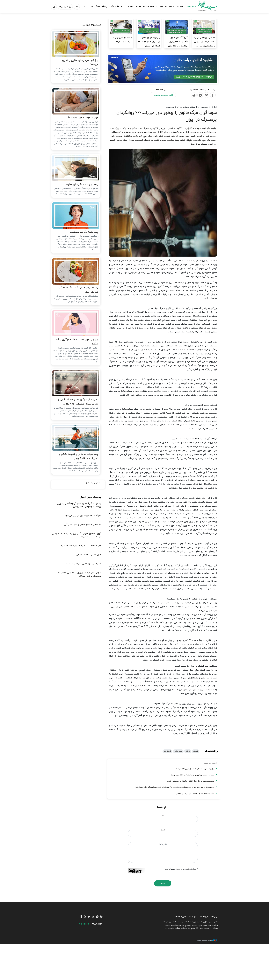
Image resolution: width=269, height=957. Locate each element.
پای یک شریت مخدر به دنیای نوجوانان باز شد (195, 768)
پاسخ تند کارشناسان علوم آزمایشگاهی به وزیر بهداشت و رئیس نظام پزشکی (79, 505)
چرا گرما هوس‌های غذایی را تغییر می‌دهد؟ (80, 62)
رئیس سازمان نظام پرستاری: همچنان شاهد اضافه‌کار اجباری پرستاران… (149, 44)
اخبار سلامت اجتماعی (163, 95)
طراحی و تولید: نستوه (204, 940)
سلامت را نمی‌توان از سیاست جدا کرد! (122, 39)
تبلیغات (192, 916)
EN (77, 6)
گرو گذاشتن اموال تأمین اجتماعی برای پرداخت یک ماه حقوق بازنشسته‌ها (177, 44)
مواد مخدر (178, 751)
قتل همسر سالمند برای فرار (88, 554)
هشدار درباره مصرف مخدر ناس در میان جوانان (195, 793)
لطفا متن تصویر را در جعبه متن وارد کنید (181, 869)
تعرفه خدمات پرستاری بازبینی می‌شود (83, 515)
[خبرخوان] (85, 917)
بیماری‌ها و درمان (176, 6)
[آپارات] (101, 917)
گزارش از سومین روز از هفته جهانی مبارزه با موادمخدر (191, 107)
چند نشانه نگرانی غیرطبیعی (83, 232)
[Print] (194, 95)
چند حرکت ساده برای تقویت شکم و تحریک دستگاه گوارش (78, 456)
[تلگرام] (97, 917)
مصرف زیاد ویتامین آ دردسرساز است (83, 563)
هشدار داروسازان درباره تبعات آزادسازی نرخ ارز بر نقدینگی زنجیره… (204, 41)
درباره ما (214, 916)
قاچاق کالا (167, 751)
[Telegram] (200, 95)
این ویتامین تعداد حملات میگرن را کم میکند (77, 342)
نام (163, 815)
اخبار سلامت (190, 6)
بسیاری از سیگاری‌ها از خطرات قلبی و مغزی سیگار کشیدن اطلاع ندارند (78, 402)
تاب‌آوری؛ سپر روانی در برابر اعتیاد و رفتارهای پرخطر (192, 775)
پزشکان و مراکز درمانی (98, 6)
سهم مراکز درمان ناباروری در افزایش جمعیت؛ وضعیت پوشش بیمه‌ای (79, 574)
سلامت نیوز (205, 6)
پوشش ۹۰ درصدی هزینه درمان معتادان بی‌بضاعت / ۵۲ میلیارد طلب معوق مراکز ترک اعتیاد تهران (174, 787)
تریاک (188, 751)
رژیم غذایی (114, 6)
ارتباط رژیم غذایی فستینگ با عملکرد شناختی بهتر (78, 290)
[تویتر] (89, 917)
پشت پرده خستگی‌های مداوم (82, 184)
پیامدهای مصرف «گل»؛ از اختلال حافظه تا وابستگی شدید (190, 781)
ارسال (162, 883)
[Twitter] (206, 95)
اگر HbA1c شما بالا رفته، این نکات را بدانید (81, 545)
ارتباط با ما (203, 916)
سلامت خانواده (134, 6)
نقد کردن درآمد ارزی (93, 483)
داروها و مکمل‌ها (149, 6)
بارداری (123, 6)
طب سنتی (162, 6)
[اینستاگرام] (93, 917)
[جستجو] (54, 7)
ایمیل (163, 830)
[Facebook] (212, 95)
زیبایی (84, 6)
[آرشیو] (81, 917)
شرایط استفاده (180, 916)
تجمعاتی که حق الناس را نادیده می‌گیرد (82, 524)
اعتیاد (195, 751)
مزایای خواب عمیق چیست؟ (83, 117)
